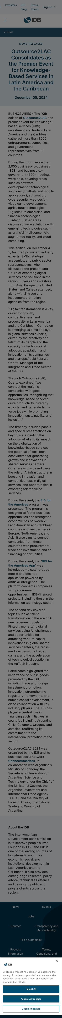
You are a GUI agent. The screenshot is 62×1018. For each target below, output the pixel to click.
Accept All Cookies (31, 998)
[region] (31, 986)
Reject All (31, 989)
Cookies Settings (31, 1008)
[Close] (57, 961)
